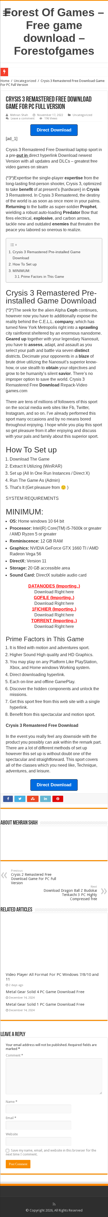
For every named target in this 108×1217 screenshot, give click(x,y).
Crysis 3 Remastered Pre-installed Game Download (46, 255)
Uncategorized (25, 81)
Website (12, 1134)
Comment (14, 1055)
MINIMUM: (21, 271)
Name (11, 1102)
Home (5, 81)
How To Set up (25, 264)
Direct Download (54, 130)
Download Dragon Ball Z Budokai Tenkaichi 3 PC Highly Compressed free (70, 893)
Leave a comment (23, 118)
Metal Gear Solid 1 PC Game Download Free (45, 1004)
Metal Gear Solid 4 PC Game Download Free (45, 991)
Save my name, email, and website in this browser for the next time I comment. (51, 1152)
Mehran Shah (19, 115)
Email (11, 1118)
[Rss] (54, 1204)
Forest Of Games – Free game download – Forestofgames (54, 31)
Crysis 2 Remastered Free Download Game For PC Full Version (33, 877)
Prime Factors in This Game (42, 277)
